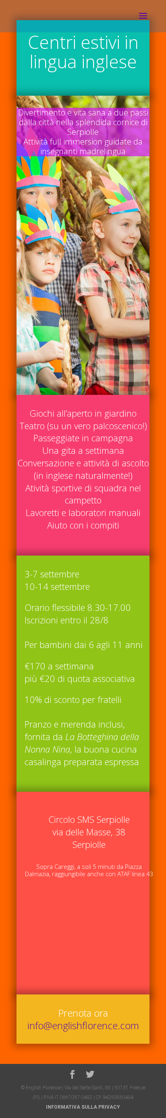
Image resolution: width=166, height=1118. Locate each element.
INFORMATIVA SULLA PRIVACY (83, 1107)
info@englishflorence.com (83, 1025)
